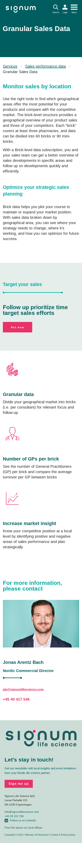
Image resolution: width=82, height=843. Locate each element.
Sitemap (29, 834)
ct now (17, 327)
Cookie (54, 834)
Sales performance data (45, 66)
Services (10, 66)
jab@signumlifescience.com (23, 689)
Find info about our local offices (23, 827)
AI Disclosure (42, 834)
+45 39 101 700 (14, 816)
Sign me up (19, 783)
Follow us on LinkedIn (23, 820)
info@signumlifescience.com (22, 811)
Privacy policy (68, 834)
